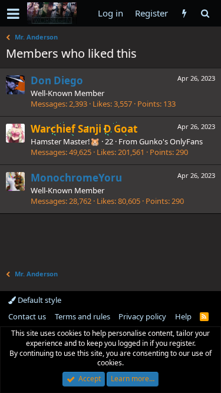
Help (183, 316)
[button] (13, 13)
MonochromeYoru (76, 177)
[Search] (204, 13)
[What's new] (184, 13)
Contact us (27, 316)
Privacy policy (142, 316)
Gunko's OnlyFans (171, 141)
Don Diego (57, 80)
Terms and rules (82, 316)
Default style (38, 300)
